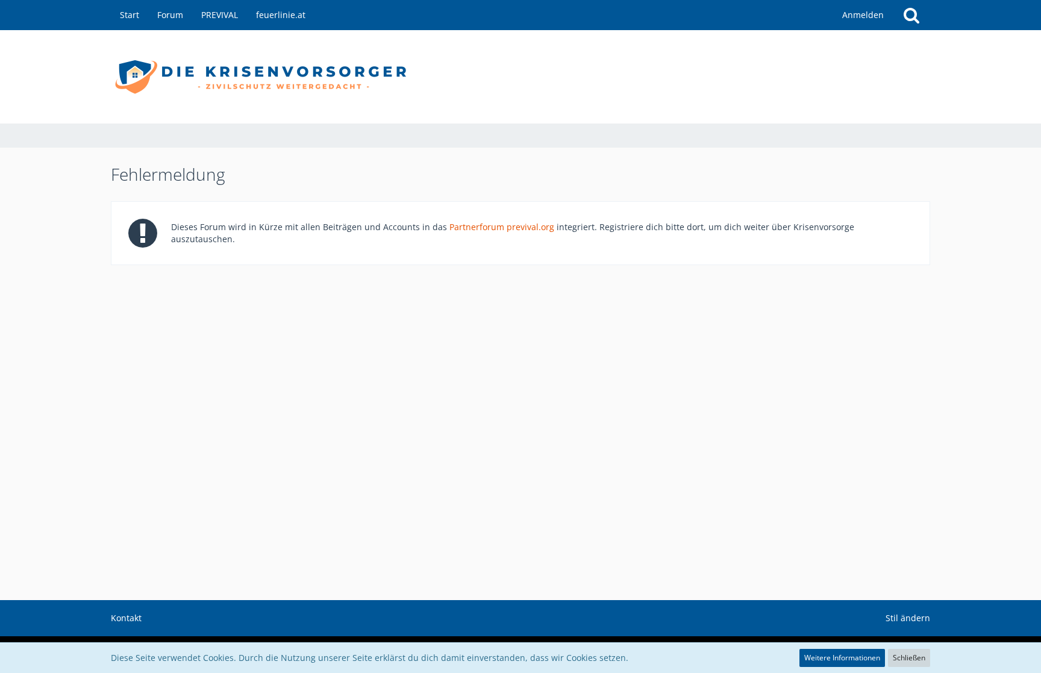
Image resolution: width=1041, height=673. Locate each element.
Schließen (909, 658)
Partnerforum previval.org (501, 227)
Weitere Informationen (842, 658)
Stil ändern (908, 618)
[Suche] (911, 15)
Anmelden (863, 14)
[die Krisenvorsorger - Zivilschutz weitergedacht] (520, 76)
